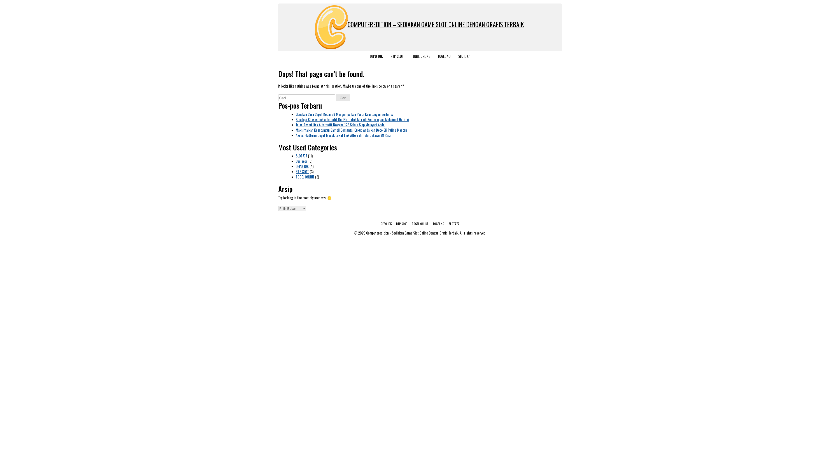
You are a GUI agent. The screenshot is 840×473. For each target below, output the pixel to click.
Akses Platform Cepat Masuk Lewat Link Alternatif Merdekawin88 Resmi (344, 135)
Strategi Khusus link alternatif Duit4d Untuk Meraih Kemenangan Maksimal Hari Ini (352, 119)
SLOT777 (464, 56)
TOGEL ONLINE (420, 56)
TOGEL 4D (444, 56)
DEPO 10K (376, 56)
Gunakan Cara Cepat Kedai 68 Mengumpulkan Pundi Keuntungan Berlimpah (345, 114)
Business (302, 161)
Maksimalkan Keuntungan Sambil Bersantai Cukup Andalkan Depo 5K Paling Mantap (351, 130)
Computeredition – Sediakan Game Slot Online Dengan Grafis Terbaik (436, 24)
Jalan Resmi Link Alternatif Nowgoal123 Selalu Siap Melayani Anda (340, 124)
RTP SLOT (397, 56)
